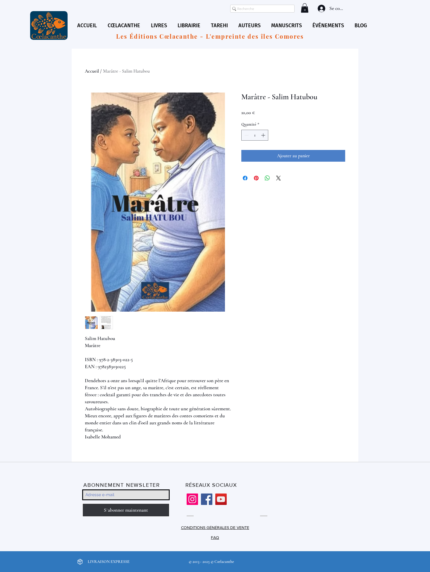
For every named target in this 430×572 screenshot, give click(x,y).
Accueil (92, 71)
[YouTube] (221, 499)
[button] (305, 8)
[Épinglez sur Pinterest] (256, 178)
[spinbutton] (255, 135)
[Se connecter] (321, 8)
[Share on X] (278, 178)
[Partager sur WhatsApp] (267, 178)
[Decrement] (246, 135)
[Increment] (263, 135)
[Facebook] (206, 499)
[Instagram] (192, 499)
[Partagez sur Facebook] (245, 178)
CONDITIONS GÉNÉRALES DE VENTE (215, 527)
